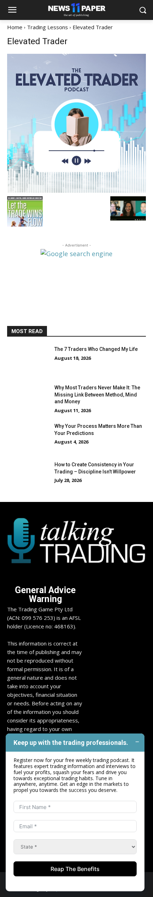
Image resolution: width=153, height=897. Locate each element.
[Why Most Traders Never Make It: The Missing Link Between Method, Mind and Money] (28, 399)
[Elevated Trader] (76, 123)
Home (14, 27)
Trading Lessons (47, 27)
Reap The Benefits (75, 868)
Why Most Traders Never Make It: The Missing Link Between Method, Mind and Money (97, 394)
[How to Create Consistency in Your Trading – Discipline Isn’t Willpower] (28, 476)
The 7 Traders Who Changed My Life (96, 349)
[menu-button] (12, 10)
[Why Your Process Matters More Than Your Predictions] (28, 437)
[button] (142, 10)
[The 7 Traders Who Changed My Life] (28, 360)
